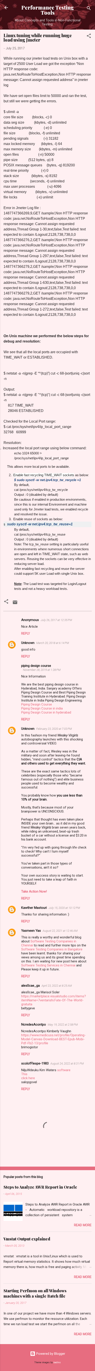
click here (28, 1078)
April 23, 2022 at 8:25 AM (57, 985)
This (24, 1074)
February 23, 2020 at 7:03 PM (54, 728)
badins (57, 1362)
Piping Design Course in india (42, 708)
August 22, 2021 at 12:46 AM (60, 930)
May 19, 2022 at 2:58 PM (63, 1024)
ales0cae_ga (30, 986)
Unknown (27, 643)
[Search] (88, 9)
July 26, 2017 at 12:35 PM (56, 620)
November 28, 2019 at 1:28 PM (42, 669)
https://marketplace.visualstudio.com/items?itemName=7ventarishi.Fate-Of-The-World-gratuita (53, 1000)
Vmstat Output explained (27, 1239)
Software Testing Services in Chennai (48, 965)
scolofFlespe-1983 (35, 1063)
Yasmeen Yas (31, 931)
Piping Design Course (36, 704)
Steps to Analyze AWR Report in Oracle (40, 1187)
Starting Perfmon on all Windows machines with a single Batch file (35, 1293)
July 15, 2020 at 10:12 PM (64, 907)
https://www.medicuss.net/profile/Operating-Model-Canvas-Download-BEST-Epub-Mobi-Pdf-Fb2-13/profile (53, 1039)
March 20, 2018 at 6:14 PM (52, 643)
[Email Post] (15, 604)
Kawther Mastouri (34, 908)
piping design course (36, 666)
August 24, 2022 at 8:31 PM (67, 1063)
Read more (82, 1225)
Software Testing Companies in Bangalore (51, 949)
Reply (25, 633)
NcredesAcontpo (33, 1024)
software (63, 1070)
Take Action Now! (34, 891)
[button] (88, 36)
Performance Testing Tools (47, 10)
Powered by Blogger (50, 1354)
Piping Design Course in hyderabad (46, 712)
